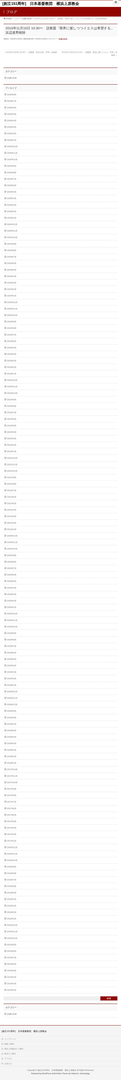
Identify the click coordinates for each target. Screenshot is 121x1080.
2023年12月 (12, 302)
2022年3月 (11, 438)
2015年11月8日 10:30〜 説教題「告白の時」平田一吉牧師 (30, 52)
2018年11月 (12, 698)
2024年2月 (11, 289)
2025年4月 (11, 198)
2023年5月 (11, 348)
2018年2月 (11, 756)
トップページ (10, 1039)
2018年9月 (11, 711)
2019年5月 (11, 659)
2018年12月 (12, 692)
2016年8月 (11, 873)
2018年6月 (11, 730)
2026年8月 (11, 95)
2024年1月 (11, 296)
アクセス (8, 1058)
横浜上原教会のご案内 (13, 1049)
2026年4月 (11, 121)
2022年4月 (11, 432)
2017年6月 (11, 808)
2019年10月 (12, 627)
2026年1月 (11, 140)
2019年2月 (11, 678)
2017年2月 (11, 834)
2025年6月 (11, 185)
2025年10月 (12, 159)
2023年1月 (11, 374)
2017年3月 (11, 828)
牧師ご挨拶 (9, 1044)
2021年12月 (12, 458)
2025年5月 (11, 192)
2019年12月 (12, 614)
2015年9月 (11, 945)
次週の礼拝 (63, 39)
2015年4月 (11, 977)
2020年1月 (11, 607)
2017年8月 (11, 795)
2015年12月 (12, 925)
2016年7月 (11, 880)
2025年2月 (11, 211)
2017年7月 (11, 802)
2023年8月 (11, 328)
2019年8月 (11, 640)
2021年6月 (11, 497)
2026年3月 (11, 127)
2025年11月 (12, 153)
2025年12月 (12, 147)
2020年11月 (12, 542)
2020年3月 (11, 594)
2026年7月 (11, 101)
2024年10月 (12, 237)
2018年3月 (11, 750)
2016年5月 (11, 893)
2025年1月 (11, 218)
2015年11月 (12, 932)
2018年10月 (12, 704)
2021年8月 (11, 484)
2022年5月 (11, 426)
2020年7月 (11, 568)
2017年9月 (11, 789)
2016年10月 (12, 860)
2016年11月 (12, 854)
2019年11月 (12, 620)
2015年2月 (11, 990)
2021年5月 (11, 503)
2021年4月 (11, 510)
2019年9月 (11, 633)
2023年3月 (11, 361)
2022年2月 (11, 445)
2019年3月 (11, 672)
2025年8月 (11, 172)
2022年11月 (12, 387)
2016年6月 (11, 886)
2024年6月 (11, 263)
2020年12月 (12, 536)
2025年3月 (11, 205)
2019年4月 (11, 666)
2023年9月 (11, 322)
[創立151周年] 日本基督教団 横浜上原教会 (40, 3)
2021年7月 (11, 490)
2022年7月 (11, 412)
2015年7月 (11, 958)
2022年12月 (12, 380)
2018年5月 (11, 737)
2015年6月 (11, 964)
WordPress (46, 1073)
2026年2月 (11, 133)
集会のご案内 (10, 1054)
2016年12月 (12, 847)
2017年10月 (12, 782)
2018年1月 (11, 763)
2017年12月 (12, 769)
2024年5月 (11, 270)
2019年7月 (11, 646)
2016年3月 (11, 906)
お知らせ (8, 1064)
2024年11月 (12, 231)
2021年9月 (11, 477)
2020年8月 (11, 562)
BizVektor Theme (61, 1073)
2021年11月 (12, 464)
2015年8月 (11, 951)
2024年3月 (11, 283)
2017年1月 (11, 841)
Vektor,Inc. (75, 1073)
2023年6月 (11, 341)
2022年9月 (11, 400)
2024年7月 (11, 257)
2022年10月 (12, 393)
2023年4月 (11, 354)
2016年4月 (11, 899)
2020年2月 (11, 601)
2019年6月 (11, 653)
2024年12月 (12, 224)
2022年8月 (11, 406)
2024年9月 (11, 244)
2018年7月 (11, 724)
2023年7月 (11, 335)
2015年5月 (11, 971)
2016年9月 (11, 867)
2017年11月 (12, 776)
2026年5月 (11, 114)
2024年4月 (11, 276)
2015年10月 (12, 938)
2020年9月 (11, 555)
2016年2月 (11, 912)
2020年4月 (11, 588)
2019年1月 (11, 685)
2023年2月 (11, 367)
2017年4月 (11, 821)
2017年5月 (11, 815)
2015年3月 (11, 984)
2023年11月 (12, 309)
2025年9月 (11, 166)
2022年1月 (11, 451)
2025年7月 (11, 179)
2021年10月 (12, 471)
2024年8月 (11, 250)
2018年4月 (11, 743)
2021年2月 (11, 523)
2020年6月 (11, 575)
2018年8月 (11, 718)
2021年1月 (11, 529)
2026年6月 (11, 108)
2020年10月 (12, 549)
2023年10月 (12, 315)
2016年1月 (11, 919)
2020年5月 (11, 581)
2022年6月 (11, 419)
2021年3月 (11, 516)
